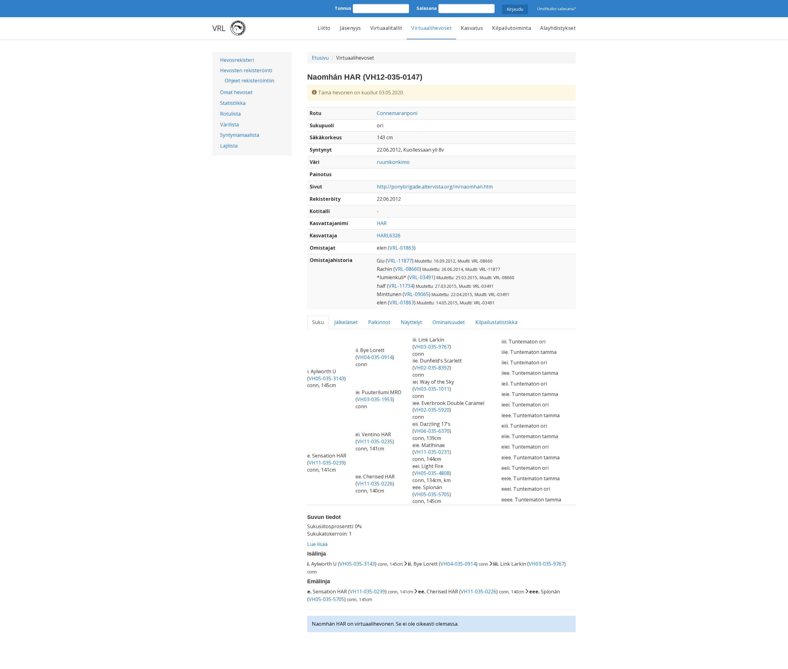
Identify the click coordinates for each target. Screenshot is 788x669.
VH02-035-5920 (431, 409)
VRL (219, 28)
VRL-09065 (416, 294)
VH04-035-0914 (374, 357)
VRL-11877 (399, 260)
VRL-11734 (400, 286)
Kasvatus (472, 28)
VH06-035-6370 (431, 431)
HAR (382, 223)
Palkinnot (379, 322)
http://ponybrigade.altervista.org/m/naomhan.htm (435, 186)
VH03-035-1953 (374, 399)
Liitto (324, 28)
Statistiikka (233, 103)
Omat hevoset (236, 92)
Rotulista (230, 113)
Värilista (229, 124)
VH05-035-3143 (326, 378)
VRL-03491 (421, 277)
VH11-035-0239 (326, 462)
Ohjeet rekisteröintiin (249, 80)
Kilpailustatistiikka (496, 322)
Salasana (426, 8)
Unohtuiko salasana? (556, 8)
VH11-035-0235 (374, 441)
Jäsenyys (350, 28)
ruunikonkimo (393, 162)
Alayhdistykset (558, 28)
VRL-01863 (401, 247)
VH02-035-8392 (431, 367)
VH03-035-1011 (431, 389)
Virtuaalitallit (386, 28)
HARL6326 (388, 235)
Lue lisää (317, 544)
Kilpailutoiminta (511, 28)
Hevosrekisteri (237, 60)
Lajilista (229, 145)
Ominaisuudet (448, 322)
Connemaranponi (397, 113)
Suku (318, 322)
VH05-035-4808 (431, 473)
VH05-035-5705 (431, 494)
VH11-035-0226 (374, 483)
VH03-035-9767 (431, 346)
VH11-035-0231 (431, 452)
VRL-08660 (407, 269)
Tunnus (343, 8)
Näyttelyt (411, 322)
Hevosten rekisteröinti (246, 70)
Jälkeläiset (346, 322)
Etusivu (320, 57)
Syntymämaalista (239, 135)
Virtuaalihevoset (431, 28)
